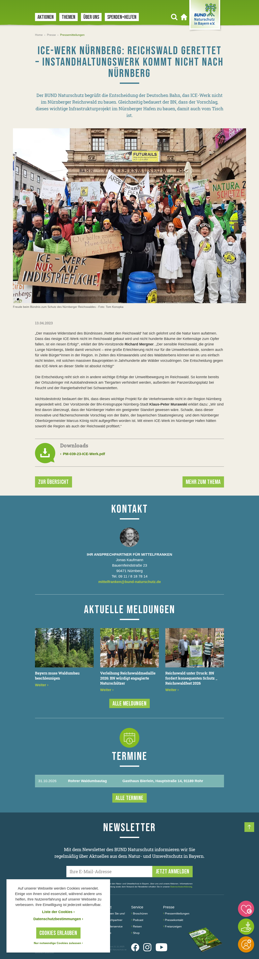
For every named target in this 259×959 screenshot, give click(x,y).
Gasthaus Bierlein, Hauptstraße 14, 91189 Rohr (162, 781)
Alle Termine (129, 798)
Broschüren (140, 913)
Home (39, 34)
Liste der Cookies (58, 912)
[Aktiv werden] (246, 927)
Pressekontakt (174, 920)
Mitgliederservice (112, 926)
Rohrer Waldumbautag (87, 781)
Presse (51, 34)
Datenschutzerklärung (181, 887)
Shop (136, 933)
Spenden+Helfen (121, 17)
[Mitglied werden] (246, 944)
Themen (68, 17)
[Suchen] (174, 17)
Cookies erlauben (58, 933)
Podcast (138, 920)
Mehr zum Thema (203, 482)
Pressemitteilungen (177, 913)
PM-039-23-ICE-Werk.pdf (82, 454)
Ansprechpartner (111, 920)
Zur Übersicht (53, 482)
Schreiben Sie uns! (113, 913)
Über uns (91, 17)
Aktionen (45, 17)
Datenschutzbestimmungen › (58, 919)
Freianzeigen (173, 926)
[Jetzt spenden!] (246, 909)
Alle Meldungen (130, 703)
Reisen (137, 926)
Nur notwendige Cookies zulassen (58, 943)
